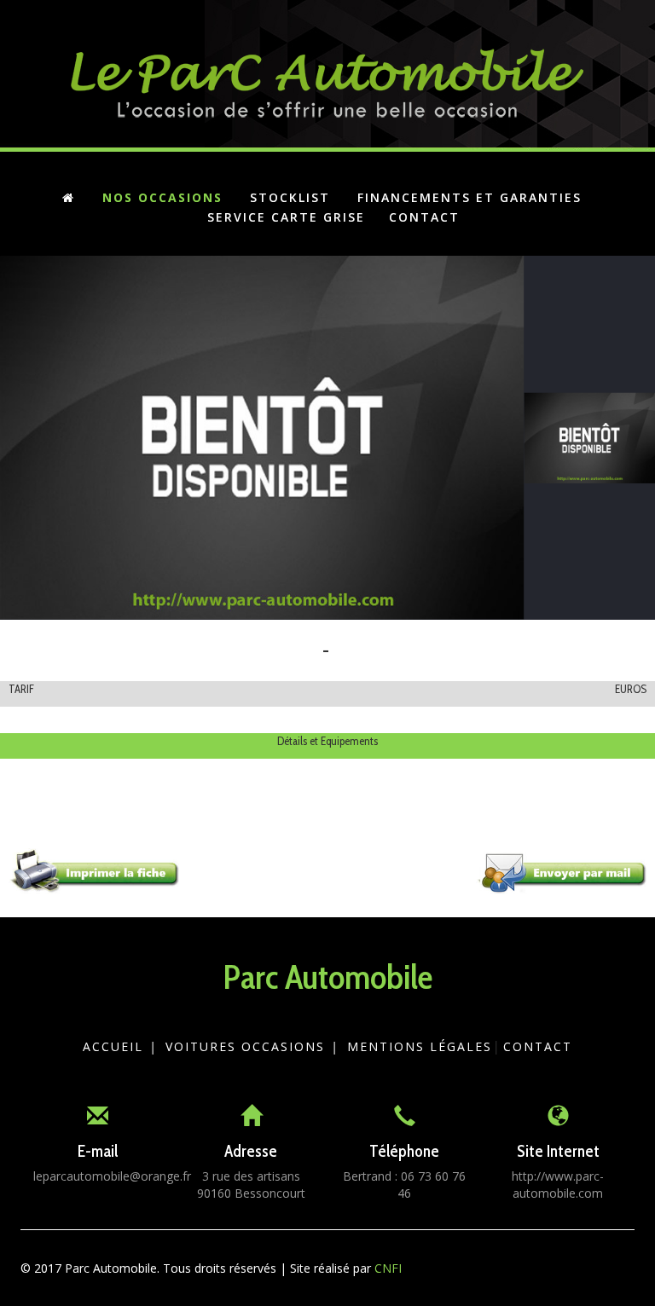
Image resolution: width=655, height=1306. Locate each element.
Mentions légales (419, 1046)
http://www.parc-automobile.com (558, 1184)
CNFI (388, 1268)
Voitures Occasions (245, 1046)
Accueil (113, 1046)
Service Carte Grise (286, 217)
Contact (424, 217)
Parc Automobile (327, 976)
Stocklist (290, 197)
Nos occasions (162, 197)
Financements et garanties (469, 197)
